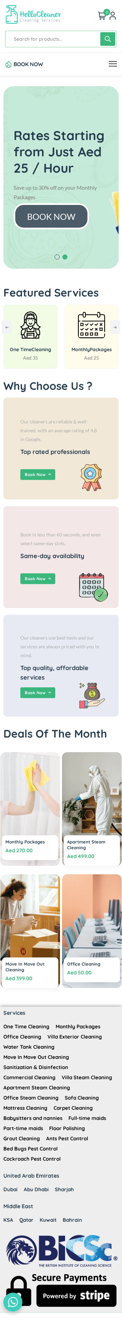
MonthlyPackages (92, 349)
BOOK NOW (28, 64)
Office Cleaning (83, 964)
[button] (57, 257)
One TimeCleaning (30, 349)
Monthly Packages (25, 841)
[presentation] (7, 327)
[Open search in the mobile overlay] (61, 39)
